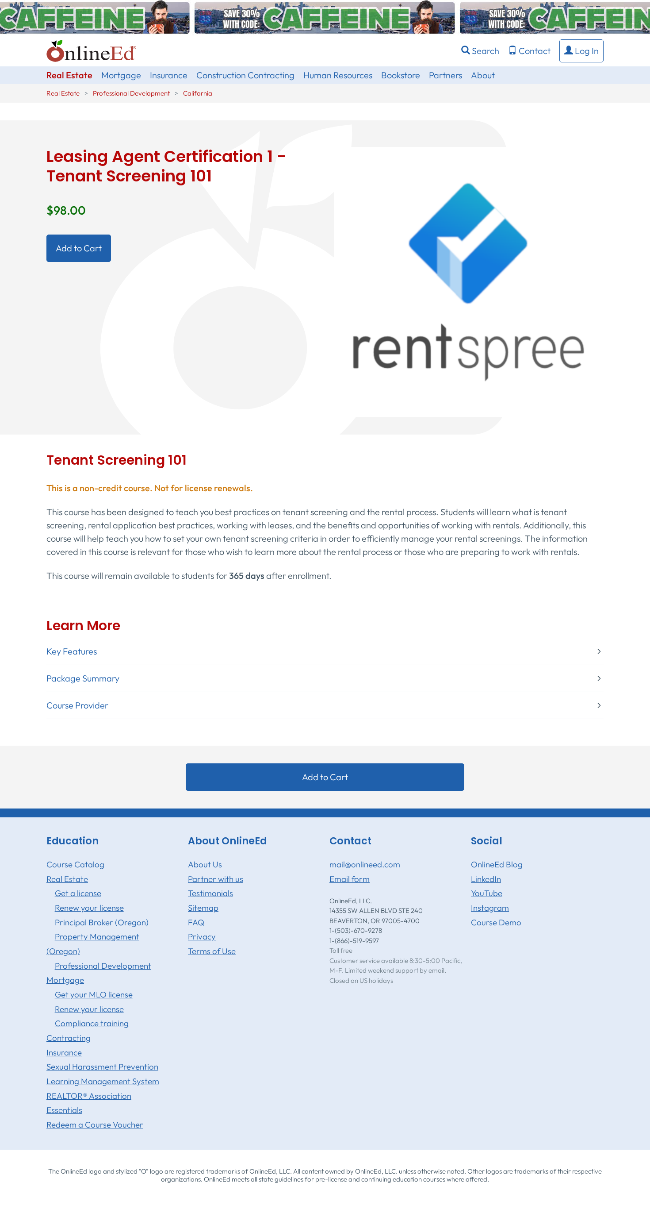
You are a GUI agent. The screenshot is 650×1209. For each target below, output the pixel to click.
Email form (349, 879)
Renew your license (89, 907)
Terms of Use (212, 951)
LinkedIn (486, 879)
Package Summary (82, 678)
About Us (205, 864)
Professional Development (131, 93)
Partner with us (215, 879)
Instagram (490, 907)
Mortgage (121, 75)
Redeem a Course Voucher (94, 1124)
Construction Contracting (245, 75)
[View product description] (469, 280)
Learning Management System (102, 1081)
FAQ (196, 922)
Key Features (71, 651)
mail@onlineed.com (364, 864)
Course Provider (77, 705)
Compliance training (92, 1023)
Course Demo (496, 922)
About (483, 75)
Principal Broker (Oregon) (102, 922)
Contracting (68, 1037)
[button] (581, 50)
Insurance (168, 75)
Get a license (78, 893)
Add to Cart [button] (79, 248)
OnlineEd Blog (497, 864)
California (197, 93)
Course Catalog (75, 864)
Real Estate (69, 75)
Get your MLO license (94, 994)
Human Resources (337, 75)
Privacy (202, 936)
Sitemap (203, 907)
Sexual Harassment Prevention (102, 1066)
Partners (445, 75)
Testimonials (210, 893)
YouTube (486, 893)
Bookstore (400, 75)
